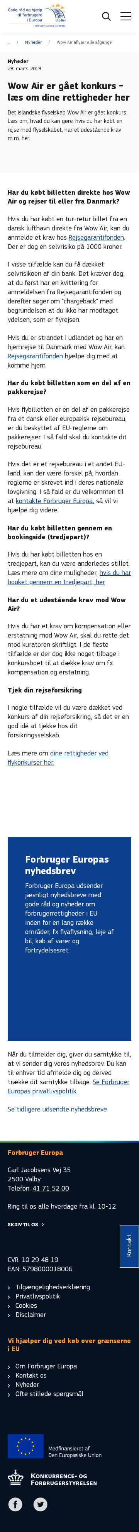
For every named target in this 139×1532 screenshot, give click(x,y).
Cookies (26, 1306)
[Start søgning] (106, 16)
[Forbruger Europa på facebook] (15, 1510)
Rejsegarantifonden (96, 238)
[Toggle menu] (125, 16)
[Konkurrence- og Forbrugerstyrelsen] (37, 16)
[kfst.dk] (52, 1483)
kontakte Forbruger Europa (54, 501)
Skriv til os (23, 1224)
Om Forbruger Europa (46, 1366)
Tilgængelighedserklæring (52, 1287)
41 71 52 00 (50, 1188)
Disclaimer (30, 1315)
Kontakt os (31, 1375)
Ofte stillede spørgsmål (49, 1394)
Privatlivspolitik (37, 1296)
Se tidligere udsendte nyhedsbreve (57, 1109)
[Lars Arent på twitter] (40, 1510)
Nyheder (33, 42)
